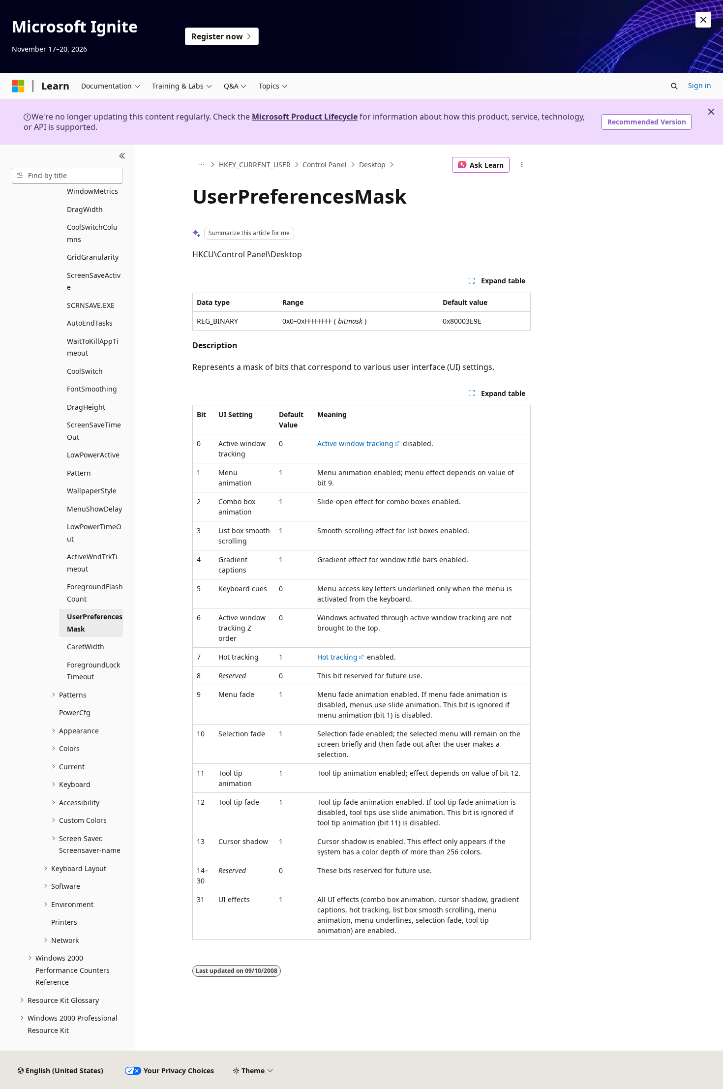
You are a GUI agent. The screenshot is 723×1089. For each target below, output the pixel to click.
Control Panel (324, 164)
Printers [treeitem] (64, 922)
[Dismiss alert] (703, 20)
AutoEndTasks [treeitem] (90, 323)
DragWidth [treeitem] (85, 209)
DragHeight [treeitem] (86, 407)
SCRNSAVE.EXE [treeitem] (91, 305)
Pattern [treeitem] (79, 473)
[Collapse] (122, 156)
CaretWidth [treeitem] (85, 646)
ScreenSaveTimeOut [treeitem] (94, 431)
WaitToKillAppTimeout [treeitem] (93, 347)
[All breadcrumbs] (201, 165)
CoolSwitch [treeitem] (85, 371)
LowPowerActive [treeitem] (93, 454)
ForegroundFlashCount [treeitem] (95, 593)
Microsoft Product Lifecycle (305, 116)
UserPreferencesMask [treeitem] (94, 623)
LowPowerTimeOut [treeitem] (94, 533)
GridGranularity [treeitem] (93, 257)
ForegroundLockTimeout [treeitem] (93, 671)
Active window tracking (355, 443)
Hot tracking (337, 657)
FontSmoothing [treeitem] (92, 388)
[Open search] (674, 86)
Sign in (699, 85)
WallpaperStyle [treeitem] (92, 490)
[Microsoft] (18, 86)
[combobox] (67, 175)
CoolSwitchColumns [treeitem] (92, 233)
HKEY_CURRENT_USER (255, 164)
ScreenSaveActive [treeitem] (93, 281)
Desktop (372, 164)
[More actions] (522, 165)
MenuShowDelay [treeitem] (94, 509)
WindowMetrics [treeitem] (92, 191)
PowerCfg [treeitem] (74, 712)
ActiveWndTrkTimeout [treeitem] (92, 563)
